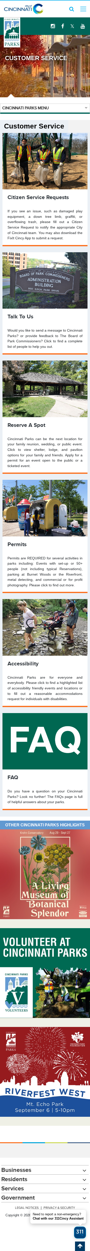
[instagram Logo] (52, 26)
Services (12, 1188)
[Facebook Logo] (63, 26)
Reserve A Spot (26, 425)
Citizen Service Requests (38, 197)
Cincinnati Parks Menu (25, 108)
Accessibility (23, 663)
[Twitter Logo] (72, 26)
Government (18, 1197)
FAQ (13, 777)
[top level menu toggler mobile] (83, 9)
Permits (17, 544)
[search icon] (71, 9)
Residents (14, 1179)
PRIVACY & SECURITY (59, 1208)
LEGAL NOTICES (27, 1208)
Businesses (16, 1169)
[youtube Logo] (82, 26)
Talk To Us (20, 316)
